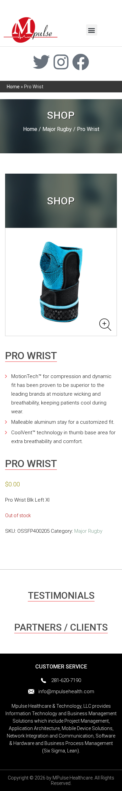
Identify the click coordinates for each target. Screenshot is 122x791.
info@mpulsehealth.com (66, 691)
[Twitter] (41, 61)
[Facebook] (80, 61)
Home (13, 86)
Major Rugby (57, 129)
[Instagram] (61, 61)
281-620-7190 (66, 680)
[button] (91, 30)
